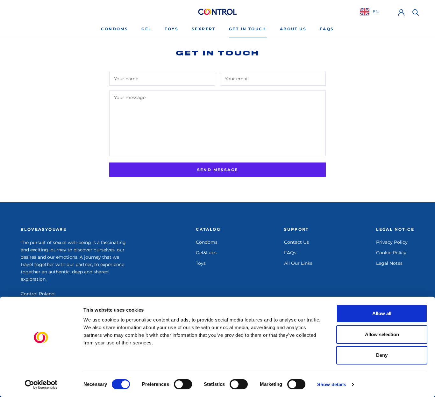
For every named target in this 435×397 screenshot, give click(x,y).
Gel (146, 28)
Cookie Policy (391, 253)
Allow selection (382, 334)
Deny (382, 355)
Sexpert (204, 28)
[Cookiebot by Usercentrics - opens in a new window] (41, 384)
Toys (171, 28)
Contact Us (296, 242)
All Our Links (298, 263)
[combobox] (374, 12)
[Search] (415, 12)
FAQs (327, 28)
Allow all (381, 313)
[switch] (183, 384)
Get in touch (248, 28)
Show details (331, 384)
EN (376, 11)
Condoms (114, 28)
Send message (217, 169)
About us (293, 28)
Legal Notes (389, 263)
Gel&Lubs (206, 253)
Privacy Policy (392, 242)
